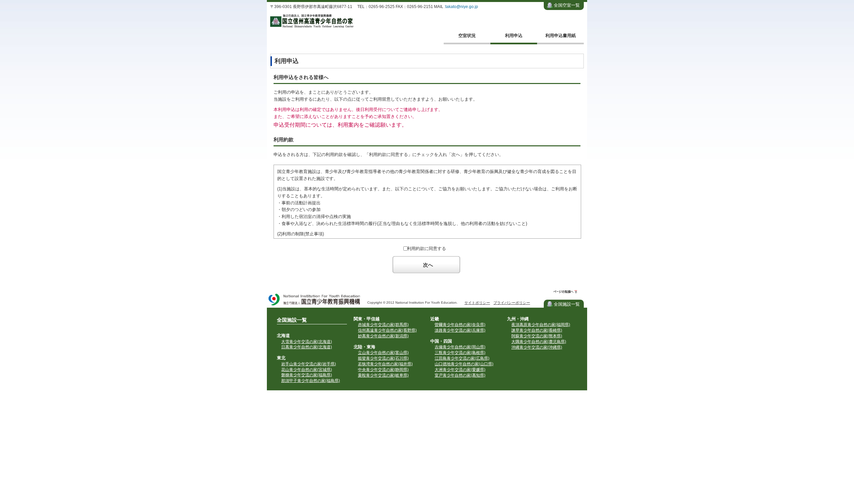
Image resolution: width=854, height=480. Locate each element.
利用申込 (513, 35)
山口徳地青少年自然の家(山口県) (464, 364)
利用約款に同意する (426, 248)
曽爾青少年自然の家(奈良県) (460, 324)
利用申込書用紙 (560, 35)
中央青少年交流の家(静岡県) (383, 369)
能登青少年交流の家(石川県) (383, 358)
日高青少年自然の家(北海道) (306, 347)
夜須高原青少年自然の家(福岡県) (540, 324)
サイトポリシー (477, 303)
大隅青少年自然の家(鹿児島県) (538, 341)
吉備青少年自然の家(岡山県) (460, 347)
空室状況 (467, 35)
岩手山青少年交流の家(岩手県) (308, 364)
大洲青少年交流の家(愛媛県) (460, 369)
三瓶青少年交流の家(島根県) (460, 352)
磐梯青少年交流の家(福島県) (306, 375)
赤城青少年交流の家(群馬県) (383, 324)
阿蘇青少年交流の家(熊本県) (536, 336)
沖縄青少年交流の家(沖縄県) (536, 347)
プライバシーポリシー (511, 303)
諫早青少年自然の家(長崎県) (536, 330)
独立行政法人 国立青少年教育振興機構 (315, 300)
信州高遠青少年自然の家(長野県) (387, 330)
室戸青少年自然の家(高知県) (460, 375)
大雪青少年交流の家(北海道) (306, 341)
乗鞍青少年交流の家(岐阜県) (383, 375)
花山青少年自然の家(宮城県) (306, 369)
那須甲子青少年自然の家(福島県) (310, 380)
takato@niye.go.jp (461, 6)
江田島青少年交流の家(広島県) (462, 358)
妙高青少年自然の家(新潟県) (383, 336)
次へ (428, 265)
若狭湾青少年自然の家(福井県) (385, 364)
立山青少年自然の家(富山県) (383, 352)
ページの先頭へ (565, 291)
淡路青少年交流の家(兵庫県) (460, 330)
